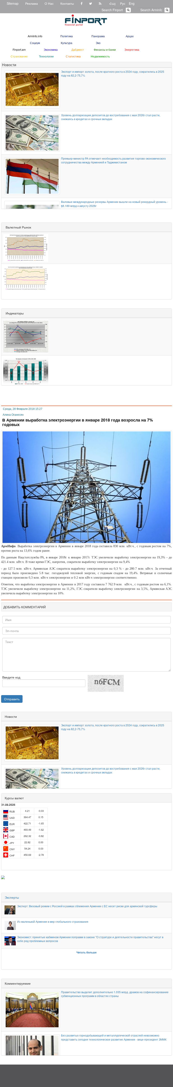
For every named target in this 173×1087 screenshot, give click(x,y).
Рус (122, 3)
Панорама (98, 36)
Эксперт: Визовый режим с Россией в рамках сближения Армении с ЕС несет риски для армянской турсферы (87, 906)
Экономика (51, 49)
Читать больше (86, 952)
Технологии (46, 56)
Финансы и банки (105, 49)
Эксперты (12, 897)
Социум (35, 43)
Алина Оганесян (13, 414)
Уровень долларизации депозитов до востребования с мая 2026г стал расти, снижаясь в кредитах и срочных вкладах (110, 117)
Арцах (130, 36)
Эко (98, 43)
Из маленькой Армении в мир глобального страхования (52, 921)
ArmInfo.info (35, 36)
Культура (66, 43)
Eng (131, 3)
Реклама (31, 3)
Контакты (67, 3)
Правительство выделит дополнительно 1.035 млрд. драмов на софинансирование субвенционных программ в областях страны (114, 994)
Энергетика (131, 49)
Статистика (73, 56)
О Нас (49, 3)
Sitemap (12, 3)
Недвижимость (100, 56)
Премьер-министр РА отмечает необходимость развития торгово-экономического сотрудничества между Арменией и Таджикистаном (113, 160)
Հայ (112, 3)
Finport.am (19, 49)
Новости (9, 64)
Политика (66, 36)
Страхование (19, 56)
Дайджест (77, 49)
